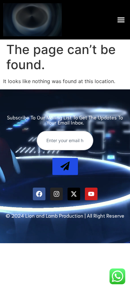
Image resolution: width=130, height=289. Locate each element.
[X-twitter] (74, 194)
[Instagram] (56, 194)
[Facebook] (39, 194)
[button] (121, 20)
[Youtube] (91, 194)
